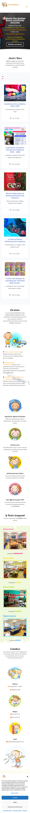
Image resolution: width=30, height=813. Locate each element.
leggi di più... (9, 87)
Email (15, 739)
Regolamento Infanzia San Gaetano (15, 416)
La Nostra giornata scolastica (15, 473)
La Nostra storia (15, 445)
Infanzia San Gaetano (15, 18)
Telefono (15, 712)
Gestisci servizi (14, 793)
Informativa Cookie (7, 810)
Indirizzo (15, 684)
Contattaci (24, 810)
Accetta (15, 797)
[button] (27, 776)
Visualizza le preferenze (15, 807)
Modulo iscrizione (15, 44)
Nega (15, 802)
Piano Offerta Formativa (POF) (15, 500)
